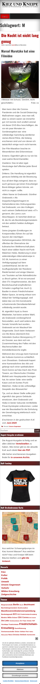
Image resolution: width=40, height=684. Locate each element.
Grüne (17, 631)
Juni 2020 (12, 423)
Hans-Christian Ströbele (17, 635)
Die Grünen (32, 617)
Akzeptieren (20, 663)
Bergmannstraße (7, 605)
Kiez (3, 572)
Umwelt (5, 581)
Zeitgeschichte (8, 594)
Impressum (33, 681)
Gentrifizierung (20, 628)
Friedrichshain (14, 624)
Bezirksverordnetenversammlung (18, 611)
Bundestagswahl (7, 614)
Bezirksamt (29, 604)
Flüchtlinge (4, 624)
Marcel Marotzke (21, 45)
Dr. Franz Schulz (26, 621)
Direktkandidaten (15, 620)
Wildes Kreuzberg (10, 591)
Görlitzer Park (24, 631)
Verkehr (5, 588)
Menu (5, 16)
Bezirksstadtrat (23, 608)
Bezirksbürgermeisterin (9, 608)
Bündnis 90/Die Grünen (9, 617)
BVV (15, 614)
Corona (25, 617)
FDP (33, 620)
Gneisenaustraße (7, 631)
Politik (4, 578)
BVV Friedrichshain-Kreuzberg (27, 614)
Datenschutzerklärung (22, 681)
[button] (37, 639)
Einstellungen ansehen (20, 675)
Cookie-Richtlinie (8, 681)
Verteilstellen (22, 444)
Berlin (16, 604)
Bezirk (21, 604)
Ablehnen (20, 669)
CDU (20, 617)
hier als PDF (24, 450)
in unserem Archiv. (20, 457)
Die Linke (5, 621)
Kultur (4, 575)
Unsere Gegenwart (15, 426)
